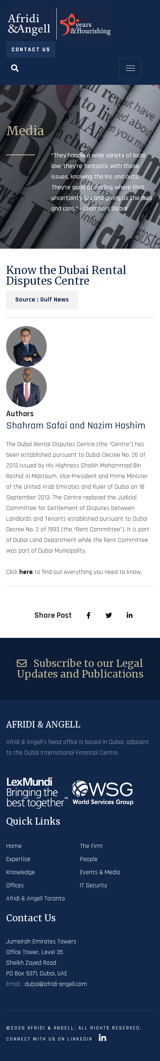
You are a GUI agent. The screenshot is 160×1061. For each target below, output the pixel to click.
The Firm (91, 846)
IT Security (93, 885)
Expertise (18, 859)
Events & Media (100, 872)
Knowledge (20, 872)
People (89, 859)
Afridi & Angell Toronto (35, 898)
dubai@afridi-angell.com (56, 984)
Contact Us (30, 49)
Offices (15, 885)
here (26, 572)
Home (14, 846)
